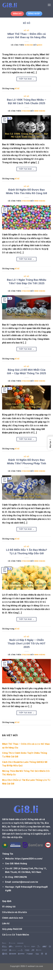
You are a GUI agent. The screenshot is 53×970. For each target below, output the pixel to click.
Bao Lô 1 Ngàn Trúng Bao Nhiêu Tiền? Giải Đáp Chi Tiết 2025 (26, 281)
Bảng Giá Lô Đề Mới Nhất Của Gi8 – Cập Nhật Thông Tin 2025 (26, 371)
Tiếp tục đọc (26, 79)
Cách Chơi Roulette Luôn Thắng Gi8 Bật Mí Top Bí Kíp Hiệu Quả (24, 764)
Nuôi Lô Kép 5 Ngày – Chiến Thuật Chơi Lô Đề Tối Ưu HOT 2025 (26, 643)
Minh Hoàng (39, 111)
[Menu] (49, 4)
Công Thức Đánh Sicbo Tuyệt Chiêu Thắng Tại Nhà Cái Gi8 (24, 755)
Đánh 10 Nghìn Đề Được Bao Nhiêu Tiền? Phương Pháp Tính (26, 461)
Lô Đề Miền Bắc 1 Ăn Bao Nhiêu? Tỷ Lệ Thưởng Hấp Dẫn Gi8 (26, 551)
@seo (39, 45)
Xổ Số (26, 30)
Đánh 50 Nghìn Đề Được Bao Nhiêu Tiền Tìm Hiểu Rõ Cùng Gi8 (26, 191)
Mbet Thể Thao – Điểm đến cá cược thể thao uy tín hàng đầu (26, 35)
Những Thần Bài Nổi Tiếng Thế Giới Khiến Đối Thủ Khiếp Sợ (25, 773)
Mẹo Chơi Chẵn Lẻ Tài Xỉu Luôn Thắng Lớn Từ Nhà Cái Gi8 (26, 782)
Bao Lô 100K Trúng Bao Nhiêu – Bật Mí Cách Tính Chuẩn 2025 (26, 101)
